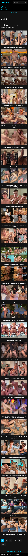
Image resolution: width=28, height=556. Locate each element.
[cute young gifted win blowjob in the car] (14, 506)
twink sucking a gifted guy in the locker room (14, 283)
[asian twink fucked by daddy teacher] (14, 96)
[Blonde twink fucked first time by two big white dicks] (14, 115)
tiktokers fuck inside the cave (14, 359)
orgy (14, 7)
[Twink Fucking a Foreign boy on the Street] (14, 311)
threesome (24, 7)
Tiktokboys (15, 6)
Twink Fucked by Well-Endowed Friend (14, 47)
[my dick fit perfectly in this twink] (14, 77)
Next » (3, 544)
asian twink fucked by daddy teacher (14, 105)
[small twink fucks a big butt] (14, 330)
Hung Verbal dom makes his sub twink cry (14, 245)
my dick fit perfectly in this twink (14, 87)
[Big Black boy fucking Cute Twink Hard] (14, 524)
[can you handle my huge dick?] (14, 157)
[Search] (25, 2)
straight (6, 9)
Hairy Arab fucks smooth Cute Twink (14, 378)
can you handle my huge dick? (14, 166)
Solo (19, 7)
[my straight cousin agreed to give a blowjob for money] (14, 485)
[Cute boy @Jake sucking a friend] (14, 196)
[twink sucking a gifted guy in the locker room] (14, 273)
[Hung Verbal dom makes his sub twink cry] (14, 235)
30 (19, 540)
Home (12, 12)
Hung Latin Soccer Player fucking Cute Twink (14, 475)
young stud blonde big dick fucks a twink (14, 147)
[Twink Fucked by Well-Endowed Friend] (14, 38)
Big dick (3, 6)
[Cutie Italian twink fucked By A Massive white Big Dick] (14, 215)
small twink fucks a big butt (14, 340)
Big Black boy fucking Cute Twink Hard (14, 534)
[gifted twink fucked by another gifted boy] (14, 292)
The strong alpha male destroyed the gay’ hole (14, 67)
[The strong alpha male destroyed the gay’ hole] (14, 57)
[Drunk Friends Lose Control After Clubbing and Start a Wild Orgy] (14, 175)
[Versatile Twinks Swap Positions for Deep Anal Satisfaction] (14, 427)
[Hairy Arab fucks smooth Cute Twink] (14, 368)
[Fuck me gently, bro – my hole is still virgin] (14, 387)
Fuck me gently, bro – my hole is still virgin (14, 397)
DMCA (19, 551)
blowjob (9, 7)
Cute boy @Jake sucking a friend (14, 206)
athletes (21, 6)
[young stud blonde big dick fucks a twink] (14, 137)
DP (2, 9)
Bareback (3, 7)
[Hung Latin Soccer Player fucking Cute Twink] (14, 466)
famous (9, 6)
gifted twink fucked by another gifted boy (14, 302)
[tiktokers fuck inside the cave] (14, 350)
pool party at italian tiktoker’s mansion (14, 264)
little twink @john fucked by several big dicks (14, 457)
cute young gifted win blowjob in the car (14, 516)
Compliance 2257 (11, 551)
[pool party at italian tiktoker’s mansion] (14, 254)
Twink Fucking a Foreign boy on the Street (14, 320)
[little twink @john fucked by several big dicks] (14, 447)
